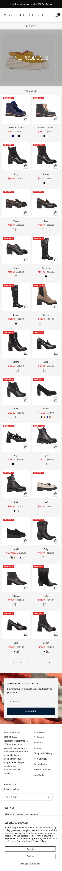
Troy (16, 174)
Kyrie (46, 455)
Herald (16, 549)
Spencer (46, 268)
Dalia (16, 643)
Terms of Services (42, 769)
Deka (46, 596)
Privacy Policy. (39, 841)
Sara (46, 362)
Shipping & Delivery (43, 753)
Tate (46, 221)
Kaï (46, 502)
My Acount (39, 737)
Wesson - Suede (16, 127)
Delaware (16, 596)
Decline (30, 856)
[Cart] (56, 15)
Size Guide (39, 775)
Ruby (16, 408)
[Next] (48, 662)
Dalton (46, 643)
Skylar (46, 315)
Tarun (16, 268)
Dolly (46, 549)
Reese (46, 408)
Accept (30, 849)
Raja (16, 455)
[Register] (48, 797)
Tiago (16, 221)
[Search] (10, 15)
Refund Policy (40, 758)
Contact (37, 748)
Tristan (46, 174)
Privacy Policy (40, 764)
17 (42, 662)
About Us (38, 742)
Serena (16, 362)
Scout (16, 315)
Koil (16, 502)
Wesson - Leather (46, 127)
